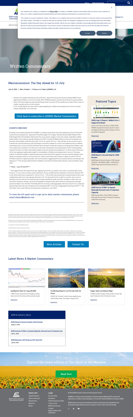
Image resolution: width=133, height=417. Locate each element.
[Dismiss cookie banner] (111, 7)
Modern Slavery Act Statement (54, 411)
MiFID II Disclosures (54, 406)
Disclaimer (51, 398)
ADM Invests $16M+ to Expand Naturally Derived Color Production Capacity (105, 190)
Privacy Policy (52, 396)
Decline (104, 33)
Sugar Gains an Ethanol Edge (101, 291)
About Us (32, 403)
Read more (95, 136)
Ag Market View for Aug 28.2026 (23, 291)
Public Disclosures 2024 (56, 401)
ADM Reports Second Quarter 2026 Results (27, 322)
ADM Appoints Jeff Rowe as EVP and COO (26, 340)
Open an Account (98, 3)
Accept (87, 33)
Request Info (33, 401)
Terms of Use (52, 403)
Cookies (51, 408)
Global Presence (34, 396)
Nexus (87, 3)
